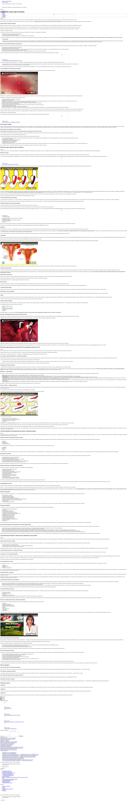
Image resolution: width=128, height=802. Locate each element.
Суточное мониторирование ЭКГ (8, 774)
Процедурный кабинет (6, 780)
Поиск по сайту (5, 2)
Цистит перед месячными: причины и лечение (10, 164)
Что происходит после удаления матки (7, 744)
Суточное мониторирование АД (7, 775)
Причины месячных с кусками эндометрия (7, 738)
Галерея (3, 16)
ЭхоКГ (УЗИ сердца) (5, 776)
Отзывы (3, 13)
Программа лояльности (6, 786)
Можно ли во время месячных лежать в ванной (8, 742)
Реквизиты (4, 790)
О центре (4, 10)
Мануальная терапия (5, 781)
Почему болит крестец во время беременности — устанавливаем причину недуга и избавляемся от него (20, 755)
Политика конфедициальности (7, 788)
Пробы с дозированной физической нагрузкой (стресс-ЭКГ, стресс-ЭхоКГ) (15, 777)
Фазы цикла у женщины (4, 740)
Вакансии (4, 789)
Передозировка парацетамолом (5, 746)
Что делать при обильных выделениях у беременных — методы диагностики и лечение (17, 760)
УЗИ (3, 778)
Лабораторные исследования (7, 782)
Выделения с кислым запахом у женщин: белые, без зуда (14, 721)
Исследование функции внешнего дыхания (9, 779)
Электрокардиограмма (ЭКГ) (7, 773)
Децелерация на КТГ (6, 216)
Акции (3, 14)
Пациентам (4, 15)
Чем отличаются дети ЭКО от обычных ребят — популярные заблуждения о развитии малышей (18, 756)
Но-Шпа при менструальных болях (10, 728)
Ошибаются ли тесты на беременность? (9, 753)
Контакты (4, 17)
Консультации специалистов (7, 771)
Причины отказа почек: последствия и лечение (8, 749)
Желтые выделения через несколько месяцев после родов (12, 60)
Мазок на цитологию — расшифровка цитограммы (11, 122)
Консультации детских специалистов (8, 772)
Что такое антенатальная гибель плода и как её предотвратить (13, 758)
